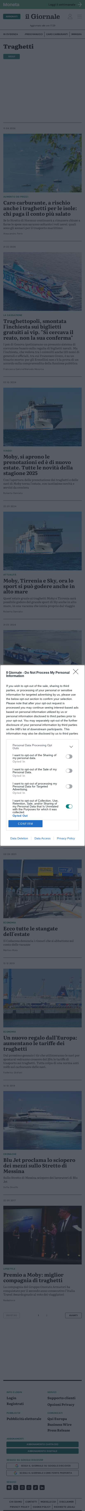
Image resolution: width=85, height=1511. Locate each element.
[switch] (69, 756)
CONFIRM (25, 823)
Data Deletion (19, 838)
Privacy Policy (66, 838)
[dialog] (42, 755)
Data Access (42, 838)
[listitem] (42, 747)
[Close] (77, 673)
